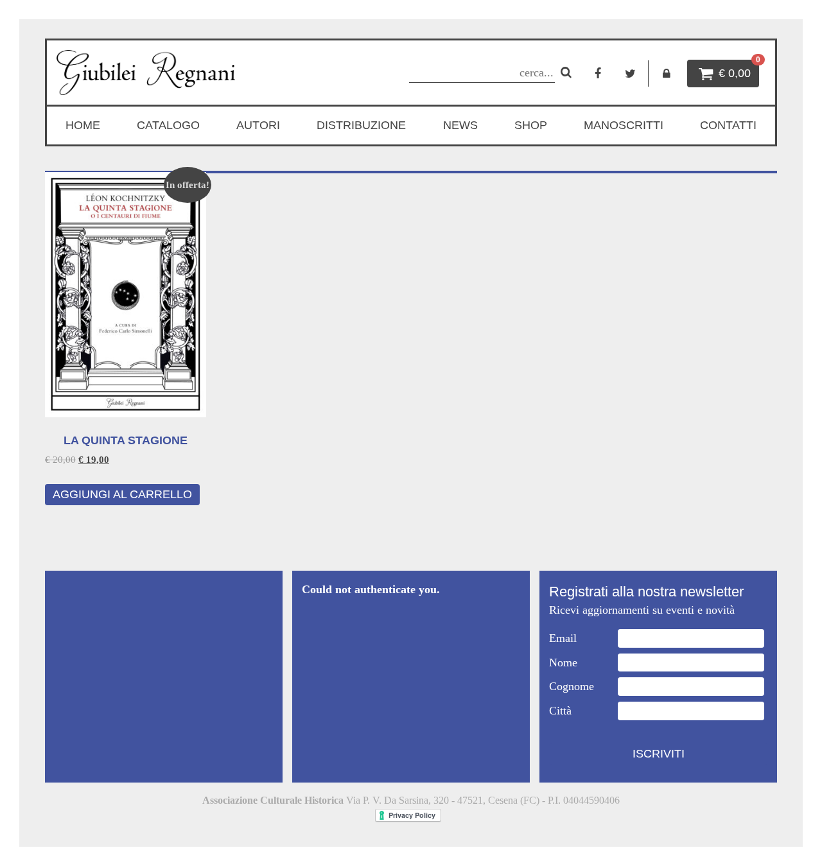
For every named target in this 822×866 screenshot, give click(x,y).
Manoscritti (623, 125)
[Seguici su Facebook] (598, 73)
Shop (530, 125)
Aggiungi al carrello (122, 494)
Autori (258, 125)
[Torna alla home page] (165, 72)
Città (560, 710)
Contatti (728, 125)
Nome (563, 662)
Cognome (571, 686)
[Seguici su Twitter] (630, 73)
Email (563, 638)
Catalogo (168, 125)
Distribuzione (361, 125)
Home (83, 125)
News (460, 125)
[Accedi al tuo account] (666, 73)
